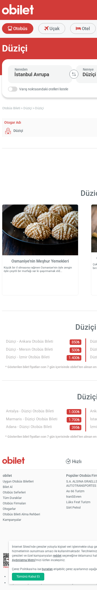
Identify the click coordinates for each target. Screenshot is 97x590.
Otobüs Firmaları (14, 503)
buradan (47, 569)
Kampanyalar (12, 520)
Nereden (21, 69)
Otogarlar (9, 509)
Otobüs (19, 28)
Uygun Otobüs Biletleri (18, 481)
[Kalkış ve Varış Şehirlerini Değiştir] (73, 74)
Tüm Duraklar (12, 498)
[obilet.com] (30, 13)
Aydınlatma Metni (23, 560)
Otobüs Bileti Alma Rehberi (21, 514)
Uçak (53, 28)
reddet (57, 555)
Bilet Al (7, 487)
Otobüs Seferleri (14, 492)
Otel (85, 28)
